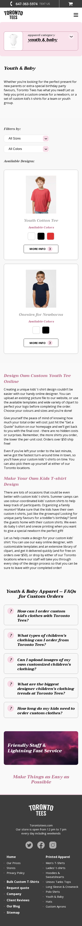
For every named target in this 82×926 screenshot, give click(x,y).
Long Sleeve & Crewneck (62, 887)
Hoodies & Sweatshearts (55, 875)
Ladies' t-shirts (55, 868)
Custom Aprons (56, 906)
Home (11, 857)
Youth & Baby (55, 896)
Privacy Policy (16, 873)
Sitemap (13, 912)
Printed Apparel (58, 857)
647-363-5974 (26, 4)
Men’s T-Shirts (55, 863)
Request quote (18, 888)
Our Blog (13, 906)
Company (14, 894)
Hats (49, 901)
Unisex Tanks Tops (58, 882)
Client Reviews (18, 900)
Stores (11, 868)
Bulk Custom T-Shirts (23, 882)
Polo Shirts (53, 892)
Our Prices (14, 863)
